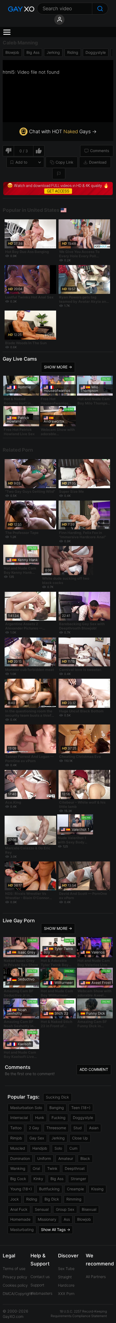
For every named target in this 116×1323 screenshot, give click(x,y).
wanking (17, 1168)
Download (98, 162)
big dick (52, 1199)
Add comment (94, 1069)
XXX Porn (66, 1293)
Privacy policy (15, 1277)
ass (67, 1219)
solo (58, 1148)
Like (39, 150)
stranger (78, 1178)
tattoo (16, 1127)
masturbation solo (26, 1107)
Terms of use (14, 1268)
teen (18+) (80, 1107)
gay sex (36, 1138)
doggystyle (96, 52)
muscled (17, 1148)
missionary (47, 1219)
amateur (65, 1158)
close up (80, 1138)
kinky (38, 1178)
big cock (18, 1178)
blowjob (12, 52)
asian (93, 1127)
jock (14, 1199)
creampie (75, 1189)
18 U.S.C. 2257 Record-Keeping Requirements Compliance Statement (79, 1313)
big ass (32, 52)
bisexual (89, 1209)
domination (20, 1158)
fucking (59, 1117)
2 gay (34, 1127)
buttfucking (49, 1189)
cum (73, 1148)
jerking (53, 52)
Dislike (8, 150)
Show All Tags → (55, 1229)
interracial (19, 1117)
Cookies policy (15, 1285)
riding (72, 52)
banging (56, 1107)
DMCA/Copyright (17, 1293)
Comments (99, 150)
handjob (39, 1148)
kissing (97, 1189)
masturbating (22, 1229)
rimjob (16, 1138)
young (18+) (21, 1189)
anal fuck (19, 1209)
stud (77, 1127)
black (85, 1158)
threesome (56, 1127)
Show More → (58, 367)
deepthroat (75, 1168)
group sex (65, 1209)
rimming (73, 1199)
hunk (39, 1117)
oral (36, 1168)
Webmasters (41, 1293)
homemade (20, 1219)
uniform (44, 1158)
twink (52, 1168)
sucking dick (57, 1097)
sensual (42, 1209)
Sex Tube (66, 1268)
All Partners (96, 1276)
